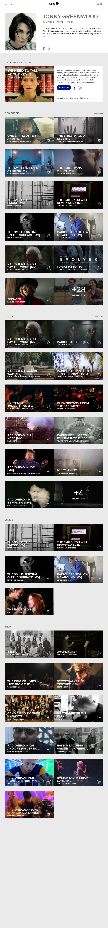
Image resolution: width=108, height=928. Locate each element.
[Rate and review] (80, 88)
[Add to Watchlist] (74, 88)
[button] (6, 4)
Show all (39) (98, 113)
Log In (100, 4)
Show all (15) (98, 317)
